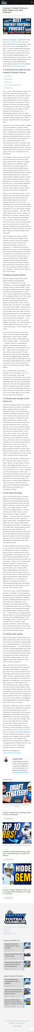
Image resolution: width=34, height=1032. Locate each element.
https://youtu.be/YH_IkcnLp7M (12, 753)
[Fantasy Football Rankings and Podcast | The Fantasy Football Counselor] (4, 2)
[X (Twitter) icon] (15, 1026)
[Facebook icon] (13, 1026)
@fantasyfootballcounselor (20, 772)
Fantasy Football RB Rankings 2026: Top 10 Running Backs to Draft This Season (16, 853)
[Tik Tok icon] (20, 1026)
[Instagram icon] (18, 1026)
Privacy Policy (7, 931)
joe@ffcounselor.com (13, 933)
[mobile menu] (32, 2)
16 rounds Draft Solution (23, 730)
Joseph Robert (13, 15)
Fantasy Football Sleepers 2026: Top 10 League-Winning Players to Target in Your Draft (17, 892)
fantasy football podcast (19, 66)
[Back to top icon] (17, 1017)
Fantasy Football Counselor (13, 42)
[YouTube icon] (17, 1026)
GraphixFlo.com (20, 1023)
